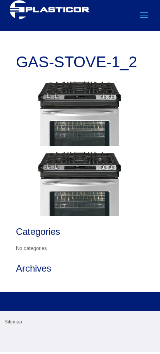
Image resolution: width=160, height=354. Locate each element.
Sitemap (13, 322)
